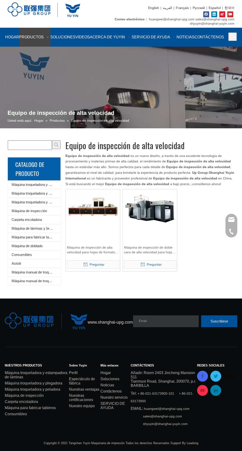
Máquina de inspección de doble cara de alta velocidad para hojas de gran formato (149, 250)
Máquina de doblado (27, 246)
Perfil (73, 373)
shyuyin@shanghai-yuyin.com (212, 23)
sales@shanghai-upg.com (214, 19)
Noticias (107, 385)
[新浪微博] (222, 14)
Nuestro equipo (82, 406)
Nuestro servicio (114, 397)
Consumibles (22, 255)
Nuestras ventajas (84, 389)
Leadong (192, 443)
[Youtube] (230, 14)
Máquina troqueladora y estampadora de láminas (36, 185)
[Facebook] (206, 14)
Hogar (105, 373)
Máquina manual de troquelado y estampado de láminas (36, 272)
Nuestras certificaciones (81, 397)
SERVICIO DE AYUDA (112, 406)
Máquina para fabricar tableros (35, 237)
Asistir (16, 263)
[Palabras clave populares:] (232, 36)
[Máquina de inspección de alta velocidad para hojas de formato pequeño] (93, 204)
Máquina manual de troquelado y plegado (36, 281)
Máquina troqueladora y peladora (36, 202)
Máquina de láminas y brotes (34, 228)
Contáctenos (111, 391)
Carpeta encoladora (27, 220)
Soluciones (109, 379)
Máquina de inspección (29, 211)
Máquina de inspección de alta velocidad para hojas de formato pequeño (91, 250)
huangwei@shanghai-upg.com (171, 19)
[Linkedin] (214, 14)
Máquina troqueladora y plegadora (36, 193)
